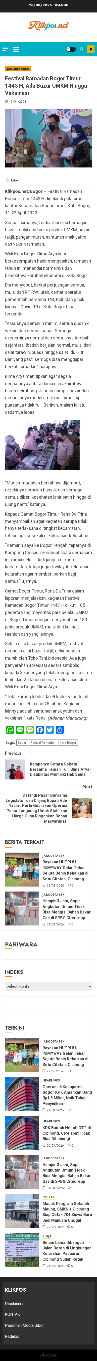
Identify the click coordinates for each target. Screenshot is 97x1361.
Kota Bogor (68, 742)
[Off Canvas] (5, 49)
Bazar (22, 742)
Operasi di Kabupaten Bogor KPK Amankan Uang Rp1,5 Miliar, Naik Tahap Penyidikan (67, 1095)
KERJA (47, 1236)
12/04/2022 (17, 102)
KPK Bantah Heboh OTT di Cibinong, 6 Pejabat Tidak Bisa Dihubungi (67, 1133)
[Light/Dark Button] (71, 49)
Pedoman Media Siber (24, 1325)
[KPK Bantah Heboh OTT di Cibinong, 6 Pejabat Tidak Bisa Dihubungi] (22, 1133)
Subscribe (91, 49)
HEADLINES (51, 1080)
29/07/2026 (55, 1227)
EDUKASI (49, 1197)
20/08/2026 (55, 1146)
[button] (16, 49)
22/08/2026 (55, 886)
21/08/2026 (55, 1110)
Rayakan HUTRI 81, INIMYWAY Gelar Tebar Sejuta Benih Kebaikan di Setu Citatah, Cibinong (65, 870)
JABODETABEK (18, 69)
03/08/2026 (55, 925)
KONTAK (12, 1314)
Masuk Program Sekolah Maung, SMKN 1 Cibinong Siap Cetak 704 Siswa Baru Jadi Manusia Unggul (67, 1212)
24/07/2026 (55, 1266)
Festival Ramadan (43, 742)
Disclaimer (14, 1303)
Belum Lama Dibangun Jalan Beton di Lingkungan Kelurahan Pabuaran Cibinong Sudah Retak (67, 1251)
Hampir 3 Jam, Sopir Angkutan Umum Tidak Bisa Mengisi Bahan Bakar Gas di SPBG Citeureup (67, 909)
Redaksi (12, 1336)
